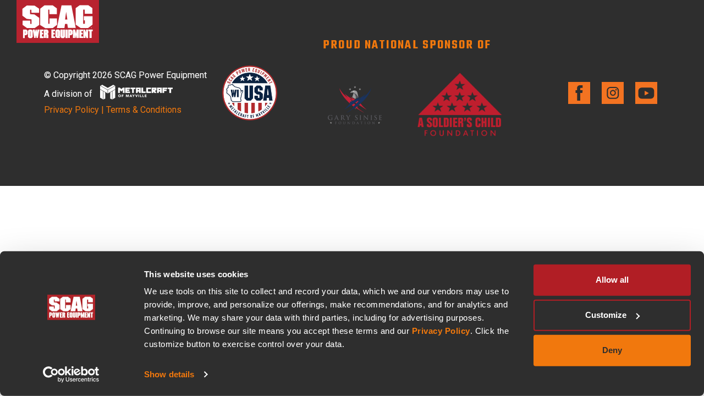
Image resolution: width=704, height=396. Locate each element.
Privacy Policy (441, 331)
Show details (169, 374)
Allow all (612, 279)
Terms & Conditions (144, 110)
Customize (605, 315)
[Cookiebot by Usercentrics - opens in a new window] (71, 374)
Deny (612, 350)
